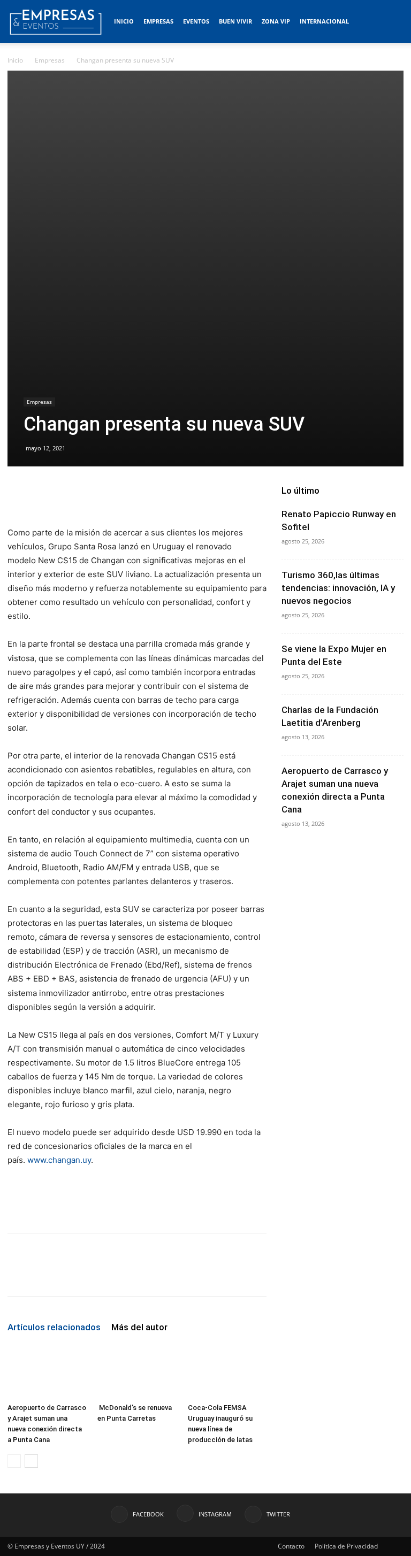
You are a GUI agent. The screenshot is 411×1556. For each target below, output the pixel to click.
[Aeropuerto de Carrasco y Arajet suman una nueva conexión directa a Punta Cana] (46, 1371)
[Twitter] (43, 1274)
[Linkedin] (116, 1274)
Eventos (196, 21)
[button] (391, 22)
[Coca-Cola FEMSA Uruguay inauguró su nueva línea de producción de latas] (227, 1371)
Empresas (158, 21)
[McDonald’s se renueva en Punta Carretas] (136, 1371)
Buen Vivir (235, 21)
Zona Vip (276, 21)
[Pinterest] (67, 1274)
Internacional (324, 21)
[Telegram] (166, 1274)
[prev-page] (14, 1461)
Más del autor (139, 1327)
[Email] (141, 1274)
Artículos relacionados (54, 1327)
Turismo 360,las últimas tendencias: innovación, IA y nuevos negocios (338, 588)
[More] (191, 1274)
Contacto (291, 1546)
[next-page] (31, 1461)
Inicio (124, 21)
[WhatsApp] (92, 1274)
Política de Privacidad (346, 1546)
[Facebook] (18, 1274)
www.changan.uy (59, 1160)
